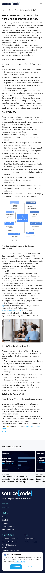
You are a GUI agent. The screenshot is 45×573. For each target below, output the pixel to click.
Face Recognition (8, 529)
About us (5, 503)
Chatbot (5, 520)
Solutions (5, 513)
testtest (5, 431)
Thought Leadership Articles (9, 546)
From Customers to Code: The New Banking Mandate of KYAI (26, 10)
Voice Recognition (8, 526)
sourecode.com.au (32, 426)
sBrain (4, 517)
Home (4, 10)
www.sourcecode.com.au (11, 311)
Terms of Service (31, 542)
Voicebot (5, 523)
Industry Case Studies (10, 542)
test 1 (4, 429)
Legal (26, 535)
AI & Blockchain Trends (10, 539)
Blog (11, 10)
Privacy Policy (29, 539)
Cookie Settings (19, 561)
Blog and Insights (8, 535)
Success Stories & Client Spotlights (10, 551)
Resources (5, 507)
